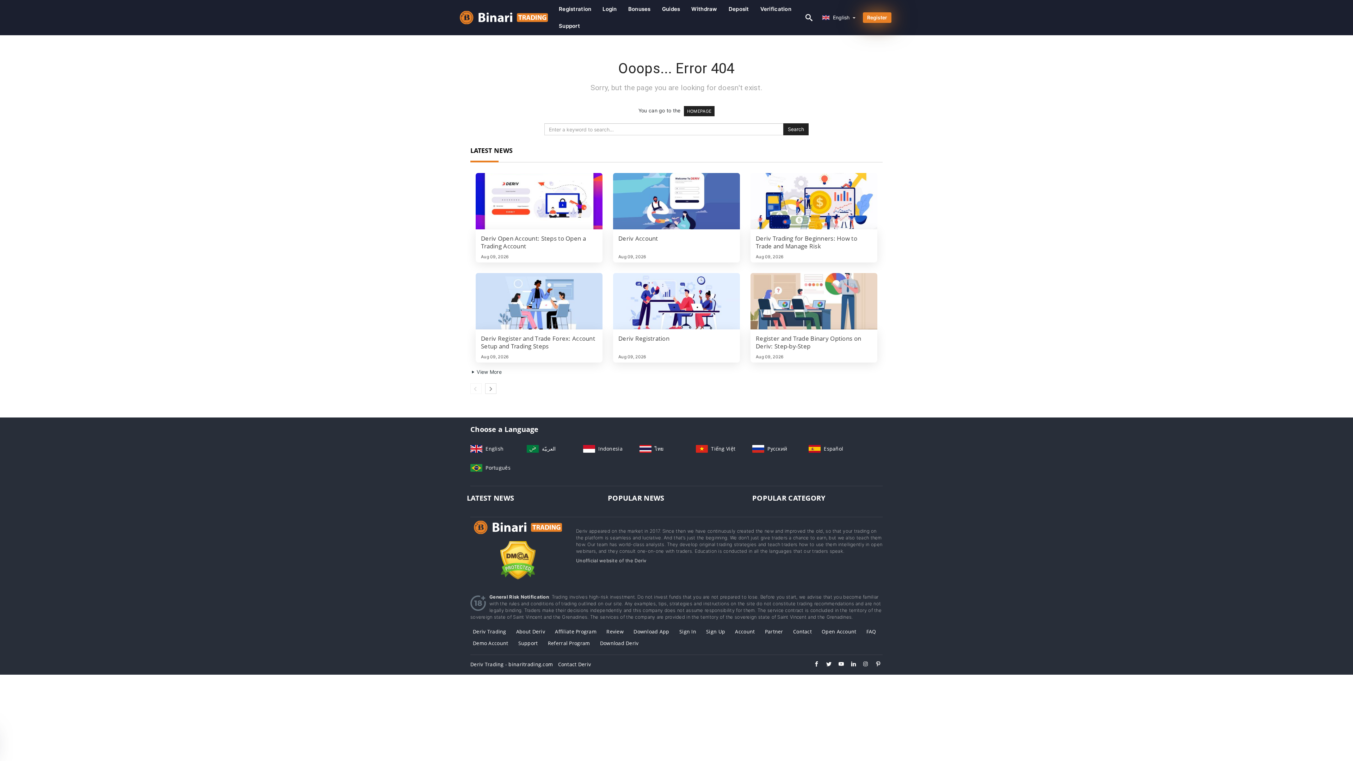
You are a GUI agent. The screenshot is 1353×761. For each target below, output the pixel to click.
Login (610, 9)
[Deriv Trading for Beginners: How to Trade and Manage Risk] (813, 201)
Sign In (687, 631)
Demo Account (490, 643)
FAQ (871, 631)
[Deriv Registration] (676, 301)
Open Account (839, 631)
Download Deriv (619, 643)
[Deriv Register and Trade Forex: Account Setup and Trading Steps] (539, 301)
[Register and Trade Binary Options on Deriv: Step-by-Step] (813, 301)
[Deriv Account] (676, 201)
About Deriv (530, 631)
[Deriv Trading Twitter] (825, 665)
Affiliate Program (576, 631)
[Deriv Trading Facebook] (813, 665)
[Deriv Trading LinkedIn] (850, 665)
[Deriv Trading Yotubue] (838, 665)
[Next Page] (490, 388)
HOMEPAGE (699, 111)
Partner (774, 631)
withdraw (704, 9)
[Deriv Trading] (518, 534)
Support (569, 26)
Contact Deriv (574, 664)
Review (615, 631)
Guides (671, 9)
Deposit (739, 9)
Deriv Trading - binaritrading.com (511, 664)
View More (488, 372)
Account (745, 631)
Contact (802, 631)
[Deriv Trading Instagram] (862, 665)
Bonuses (639, 9)
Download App (651, 631)
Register (877, 17)
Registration (575, 9)
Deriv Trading (489, 631)
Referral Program (569, 643)
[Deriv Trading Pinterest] (875, 665)
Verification (775, 9)
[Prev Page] (476, 388)
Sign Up (715, 631)
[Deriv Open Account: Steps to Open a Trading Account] (539, 201)
